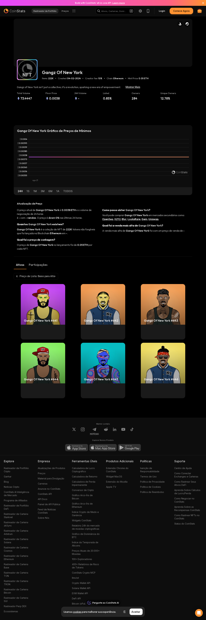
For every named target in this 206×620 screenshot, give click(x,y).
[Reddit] (106, 431)
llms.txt (75, 577)
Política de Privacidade (152, 481)
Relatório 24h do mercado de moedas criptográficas (86, 527)
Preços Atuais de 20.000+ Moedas (86, 552)
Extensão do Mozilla (116, 481)
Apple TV (111, 486)
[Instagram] (83, 431)
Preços (41, 473)
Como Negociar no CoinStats (184, 500)
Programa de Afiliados (15, 500)
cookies (77, 611)
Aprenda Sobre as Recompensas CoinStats (187, 508)
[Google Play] (129, 447)
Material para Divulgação (51, 478)
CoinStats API (45, 494)
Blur (124, 219)
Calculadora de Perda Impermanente (83, 483)
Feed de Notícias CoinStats (47, 511)
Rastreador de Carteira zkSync (16, 524)
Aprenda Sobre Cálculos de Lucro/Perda (187, 492)
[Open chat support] (199, 613)
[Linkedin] (115, 431)
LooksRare (134, 219)
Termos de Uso (148, 476)
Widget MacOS (114, 476)
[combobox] (36, 276)
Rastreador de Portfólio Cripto (16, 470)
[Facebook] (132, 431)
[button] (20, 191)
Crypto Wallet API (81, 583)
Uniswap (153, 219)
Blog (6, 481)
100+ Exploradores (82, 559)
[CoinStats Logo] (14, 11)
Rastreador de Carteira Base (16, 566)
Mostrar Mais (133, 87)
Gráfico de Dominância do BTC (86, 536)
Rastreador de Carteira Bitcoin (16, 591)
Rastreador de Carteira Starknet (16, 516)
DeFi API (76, 598)
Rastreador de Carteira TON (16, 574)
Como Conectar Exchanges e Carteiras (186, 475)
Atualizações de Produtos (51, 468)
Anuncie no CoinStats (49, 488)
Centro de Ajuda (183, 468)
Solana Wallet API (81, 588)
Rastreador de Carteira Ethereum (16, 557)
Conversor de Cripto (83, 490)
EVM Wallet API (80, 593)
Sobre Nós (43, 517)
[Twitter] (74, 431)
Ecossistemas (11, 611)
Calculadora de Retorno (84, 476)
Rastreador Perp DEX (15, 606)
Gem (144, 219)
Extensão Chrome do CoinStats (117, 470)
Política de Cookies (150, 486)
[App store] (76, 447)
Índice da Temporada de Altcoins (85, 544)
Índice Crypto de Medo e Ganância (85, 514)
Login (162, 11)
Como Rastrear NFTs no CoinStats (187, 517)
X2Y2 (117, 219)
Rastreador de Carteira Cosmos (16, 549)
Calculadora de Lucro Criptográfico (83, 470)
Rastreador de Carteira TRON (16, 583)
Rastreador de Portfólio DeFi (16, 507)
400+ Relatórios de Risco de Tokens (85, 566)
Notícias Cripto (11, 486)
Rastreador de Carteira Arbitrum (16, 532)
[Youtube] (123, 431)
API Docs (42, 499)
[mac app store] (103, 447)
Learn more (118, 2)
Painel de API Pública (49, 504)
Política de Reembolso (152, 492)
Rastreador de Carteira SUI (16, 599)
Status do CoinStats (184, 523)
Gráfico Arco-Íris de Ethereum (82, 505)
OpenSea (107, 219)
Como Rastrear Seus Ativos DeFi (185, 483)
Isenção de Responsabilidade (149, 470)
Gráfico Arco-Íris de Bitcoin (82, 497)
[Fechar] (201, 3)
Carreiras (42, 483)
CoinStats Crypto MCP (83, 572)
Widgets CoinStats (81, 520)
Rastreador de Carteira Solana (16, 541)
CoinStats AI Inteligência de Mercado (16, 494)
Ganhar (7, 476)
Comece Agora (181, 11)
